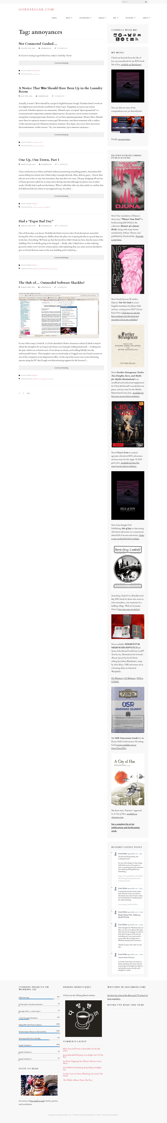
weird (34, 207)
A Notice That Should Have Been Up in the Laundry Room (61, 90)
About (145, 18)
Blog (68, 18)
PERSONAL (36, 70)
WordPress (114, 1115)
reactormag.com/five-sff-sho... (128, 904)
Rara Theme (96, 1115)
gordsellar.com (36, 9)
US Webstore (130, 678)
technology (42, 379)
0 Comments (62, 48)
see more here (124, 139)
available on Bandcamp (131, 64)
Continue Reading (61, 63)
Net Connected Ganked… (38, 44)
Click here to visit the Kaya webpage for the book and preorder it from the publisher (125, 316)
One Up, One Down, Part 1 (39, 160)
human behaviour (44, 269)
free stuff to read (37, 1100)
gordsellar (46, 48)
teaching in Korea (37, 142)
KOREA (34, 204)
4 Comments (63, 226)
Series (101, 18)
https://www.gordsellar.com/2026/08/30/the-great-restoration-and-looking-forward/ (130, 878)
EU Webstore (117, 678)
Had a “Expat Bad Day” (36, 221)
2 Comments (59, 96)
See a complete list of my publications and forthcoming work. (125, 827)
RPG (114, 18)
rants (34, 146)
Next (28, 393)
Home (54, 18)
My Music (129, 18)
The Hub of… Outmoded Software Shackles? (52, 283)
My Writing (84, 18)
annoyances (36, 74)
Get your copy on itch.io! (129, 609)
